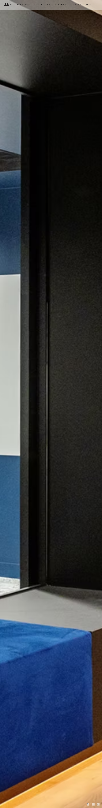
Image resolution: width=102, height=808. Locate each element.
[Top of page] (98, 804)
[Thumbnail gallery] (88, 804)
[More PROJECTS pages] (41, 4)
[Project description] (93, 804)
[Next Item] (99, 404)
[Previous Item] (3, 404)
